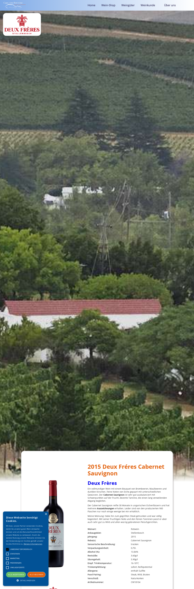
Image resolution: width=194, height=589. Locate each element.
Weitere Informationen (33, 544)
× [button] (46, 514)
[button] (149, 5)
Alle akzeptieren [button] (16, 574)
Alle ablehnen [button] (36, 574)
